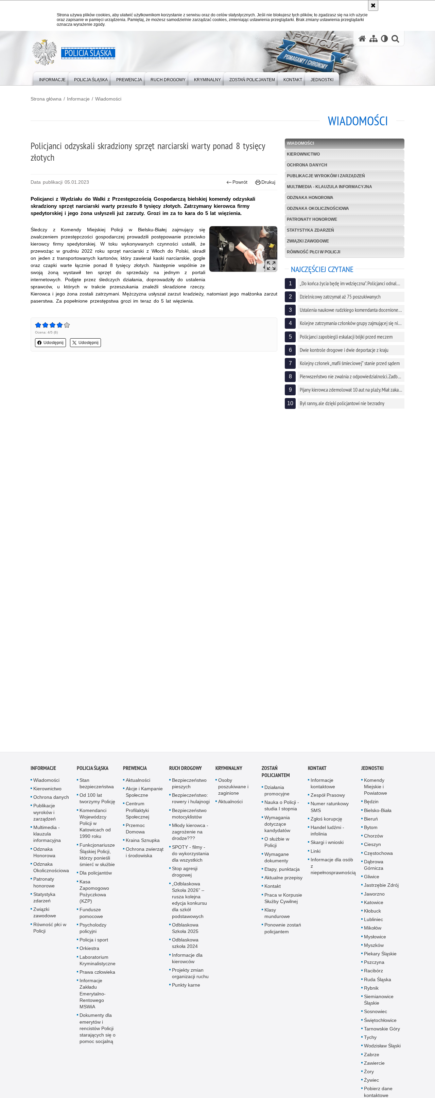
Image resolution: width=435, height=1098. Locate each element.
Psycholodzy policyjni (93, 931)
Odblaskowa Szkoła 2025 (185, 931)
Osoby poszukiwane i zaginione (233, 789)
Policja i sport (94, 943)
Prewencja (135, 771)
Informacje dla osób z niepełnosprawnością (333, 869)
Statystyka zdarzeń (310, 230)
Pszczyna (374, 965)
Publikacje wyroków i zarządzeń (326, 176)
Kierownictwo (303, 154)
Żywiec (371, 1083)
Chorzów (373, 839)
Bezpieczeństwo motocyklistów (189, 817)
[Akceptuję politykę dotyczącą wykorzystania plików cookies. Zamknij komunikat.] (373, 5)
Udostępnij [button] (54, 342)
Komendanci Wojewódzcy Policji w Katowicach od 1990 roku (95, 826)
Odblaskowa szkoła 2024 (185, 946)
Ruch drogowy (185, 771)
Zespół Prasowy (328, 798)
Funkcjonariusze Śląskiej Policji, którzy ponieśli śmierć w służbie (97, 857)
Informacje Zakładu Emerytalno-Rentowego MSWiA (93, 996)
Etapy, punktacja (282, 872)
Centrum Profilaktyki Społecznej (137, 813)
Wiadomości (108, 99)
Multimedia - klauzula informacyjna (329, 186)
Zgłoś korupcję (326, 822)
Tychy (370, 1040)
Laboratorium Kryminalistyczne (98, 963)
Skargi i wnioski (327, 845)
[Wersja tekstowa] (384, 38)
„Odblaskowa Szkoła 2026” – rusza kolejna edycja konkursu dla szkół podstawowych (189, 903)
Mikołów (372, 931)
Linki (315, 854)
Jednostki (372, 771)
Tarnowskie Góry (382, 1031)
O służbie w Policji (276, 845)
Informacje (78, 99)
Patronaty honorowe (312, 219)
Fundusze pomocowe (91, 916)
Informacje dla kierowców (187, 961)
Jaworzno (374, 897)
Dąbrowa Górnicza (373, 868)
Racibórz (373, 973)
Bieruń (371, 822)
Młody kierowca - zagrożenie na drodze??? (190, 835)
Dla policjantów (96, 876)
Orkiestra (89, 951)
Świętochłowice (380, 1023)
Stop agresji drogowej (184, 875)
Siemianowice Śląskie (379, 1003)
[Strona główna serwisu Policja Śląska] (362, 38)
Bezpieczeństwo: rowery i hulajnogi (191, 801)
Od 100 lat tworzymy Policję (97, 801)
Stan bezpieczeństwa (97, 786)
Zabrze (371, 1057)
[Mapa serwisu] (373, 38)
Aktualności (138, 783)
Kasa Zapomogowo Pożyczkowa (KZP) (94, 894)
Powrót (239, 182)
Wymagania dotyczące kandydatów (277, 827)
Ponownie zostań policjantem (282, 931)
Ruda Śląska (377, 982)
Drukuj (268, 182)
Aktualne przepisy (283, 880)
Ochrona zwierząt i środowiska (144, 855)
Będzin (371, 804)
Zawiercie (374, 1066)
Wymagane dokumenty (276, 860)
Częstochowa (378, 856)
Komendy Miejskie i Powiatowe (375, 789)
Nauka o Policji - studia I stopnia (281, 808)
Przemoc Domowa (135, 832)
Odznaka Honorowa (310, 197)
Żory (369, 1074)
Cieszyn (372, 847)
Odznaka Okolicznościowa (318, 208)
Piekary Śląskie (380, 956)
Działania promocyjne (277, 793)
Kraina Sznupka (143, 843)
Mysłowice (375, 939)
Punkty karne (186, 988)
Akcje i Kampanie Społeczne (144, 795)
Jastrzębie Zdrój (381, 888)
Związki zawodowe (308, 241)
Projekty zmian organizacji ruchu (190, 976)
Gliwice (371, 879)
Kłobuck (372, 914)
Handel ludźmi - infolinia (327, 834)
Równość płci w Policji (313, 252)
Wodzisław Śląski (382, 1048)
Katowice (373, 905)
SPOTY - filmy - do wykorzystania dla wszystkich (190, 856)
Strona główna (46, 99)
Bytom (371, 830)
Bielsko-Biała (378, 813)
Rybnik (371, 991)
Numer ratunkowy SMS (330, 810)
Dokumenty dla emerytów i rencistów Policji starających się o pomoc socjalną (98, 1031)
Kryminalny (228, 771)
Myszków (374, 948)
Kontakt (272, 889)
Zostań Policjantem (276, 775)
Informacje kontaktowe (323, 786)
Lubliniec (373, 922)
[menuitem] (52, 78)
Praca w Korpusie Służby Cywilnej (283, 901)
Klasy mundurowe (277, 916)
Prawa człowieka (97, 975)
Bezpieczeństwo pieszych (189, 786)
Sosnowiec (375, 1014)
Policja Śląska (92, 771)
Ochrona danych (307, 165)
